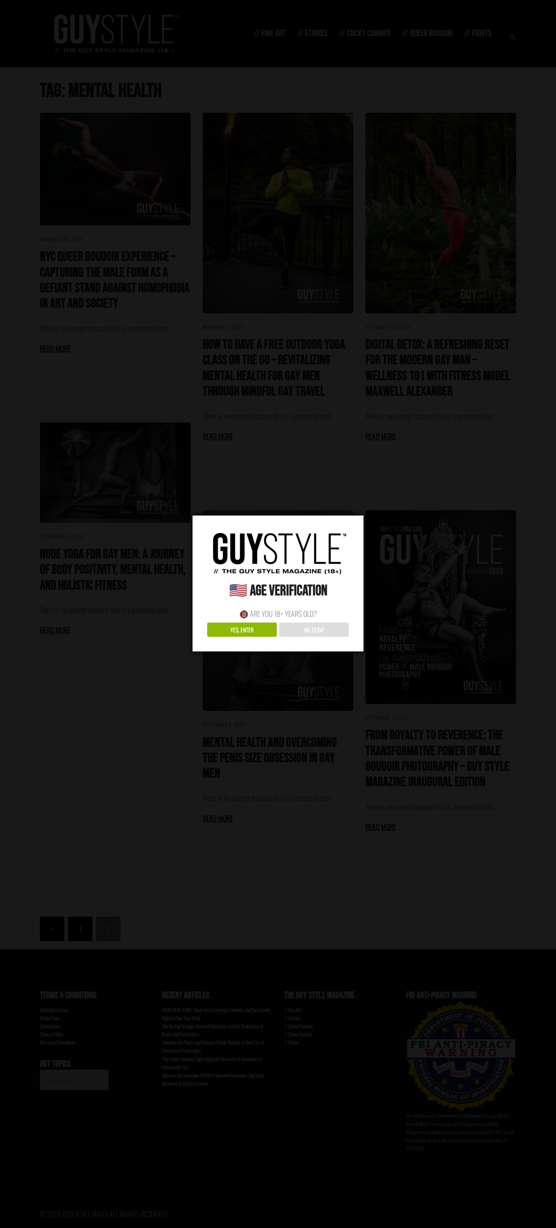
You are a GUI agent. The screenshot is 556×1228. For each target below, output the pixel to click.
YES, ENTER (242, 629)
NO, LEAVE (314, 629)
